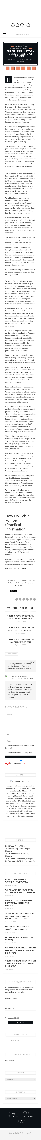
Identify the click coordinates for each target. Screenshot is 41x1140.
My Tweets (9, 1061)
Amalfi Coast (18, 46)
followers (28, 1116)
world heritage (20, 585)
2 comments (28, 59)
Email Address (11, 999)
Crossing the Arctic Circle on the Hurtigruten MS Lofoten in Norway (20, 963)
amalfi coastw (11, 580)
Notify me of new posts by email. (21, 752)
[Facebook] (13, 25)
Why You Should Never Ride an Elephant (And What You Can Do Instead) (20, 950)
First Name (9, 1008)
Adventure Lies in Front (20, 13)
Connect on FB (20, 1034)
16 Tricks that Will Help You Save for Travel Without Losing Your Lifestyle (19, 916)
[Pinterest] (22, 25)
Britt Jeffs (20, 59)
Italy (25, 46)
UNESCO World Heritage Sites (19, 48)
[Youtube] (28, 25)
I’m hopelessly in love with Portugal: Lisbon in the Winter (18, 903)
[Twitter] (17, 25)
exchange (23, 580)
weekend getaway (24, 583)
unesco (12, 583)
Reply (32, 662)
